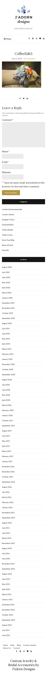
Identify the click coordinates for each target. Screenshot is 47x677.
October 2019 (7, 313)
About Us (7, 648)
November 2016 (8, 472)
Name (5, 151)
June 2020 (6, 277)
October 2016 (7, 477)
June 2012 (6, 635)
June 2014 (6, 559)
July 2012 (6, 630)
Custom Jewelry (8, 214)
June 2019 (6, 334)
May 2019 (6, 339)
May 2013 (6, 584)
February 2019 (7, 354)
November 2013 (8, 564)
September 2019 (8, 318)
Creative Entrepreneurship (12, 209)
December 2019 (8, 303)
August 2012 (7, 625)
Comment (7, 119)
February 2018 (7, 410)
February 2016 (7, 502)
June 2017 (6, 436)
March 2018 (6, 405)
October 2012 (7, 615)
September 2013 (8, 569)
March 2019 (6, 349)
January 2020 (7, 298)
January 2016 (7, 507)
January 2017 (7, 461)
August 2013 (7, 574)
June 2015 (6, 533)
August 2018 (7, 380)
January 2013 (7, 599)
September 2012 (8, 620)
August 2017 (7, 431)
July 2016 (6, 492)
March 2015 (6, 538)
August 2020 (7, 267)
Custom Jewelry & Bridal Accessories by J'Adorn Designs (23, 665)
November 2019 (8, 308)
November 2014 (8, 543)
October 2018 (7, 369)
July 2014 (6, 553)
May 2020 (6, 282)
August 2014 (7, 548)
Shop (12, 645)
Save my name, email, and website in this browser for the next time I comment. (23, 184)
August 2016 (7, 487)
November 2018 (8, 364)
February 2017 (7, 456)
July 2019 (6, 328)
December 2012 (8, 605)
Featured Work (8, 225)
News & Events (7, 245)
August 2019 (7, 323)
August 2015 (7, 523)
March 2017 (6, 451)
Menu (8, 38)
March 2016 (6, 497)
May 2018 (6, 395)
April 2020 (6, 288)
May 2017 (6, 441)
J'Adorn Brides (7, 230)
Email (5, 161)
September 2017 (8, 426)
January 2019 (7, 359)
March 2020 (6, 293)
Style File (5, 250)
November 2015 (8, 513)
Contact (16, 648)
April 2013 (6, 589)
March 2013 (6, 594)
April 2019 (6, 344)
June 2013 (6, 579)
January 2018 (7, 415)
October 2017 (7, 421)
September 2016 (8, 482)
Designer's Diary (8, 220)
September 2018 (8, 375)
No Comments (29, 58)
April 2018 (6, 400)
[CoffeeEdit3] (21, 74)
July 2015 (6, 528)
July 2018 (6, 385)
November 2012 (8, 610)
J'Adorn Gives (7, 235)
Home (5, 645)
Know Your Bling (8, 240)
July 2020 (6, 272)
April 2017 (6, 446)
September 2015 (8, 518)
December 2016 (8, 467)
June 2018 (6, 390)
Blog (19, 645)
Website (6, 172)
